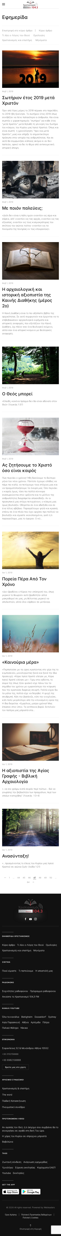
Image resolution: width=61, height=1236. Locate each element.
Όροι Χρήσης (11, 1214)
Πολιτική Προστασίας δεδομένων (36, 1214)
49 (45, 877)
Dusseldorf (40, 1016)
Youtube (6, 1173)
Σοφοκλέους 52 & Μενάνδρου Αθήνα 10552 (25, 1048)
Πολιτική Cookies (30, 1217)
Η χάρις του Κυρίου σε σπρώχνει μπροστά (24, 1136)
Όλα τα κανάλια (10, 1016)
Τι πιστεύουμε (26, 970)
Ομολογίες (39, 35)
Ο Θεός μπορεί (17, 393)
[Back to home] (30, 4)
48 (40, 877)
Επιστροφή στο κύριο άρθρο (17, 30)
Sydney (52, 1016)
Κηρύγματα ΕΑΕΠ (46, 1167)
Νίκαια (24, 1027)
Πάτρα (46, 1022)
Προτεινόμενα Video (13, 1119)
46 (29, 877)
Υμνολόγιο (7, 1167)
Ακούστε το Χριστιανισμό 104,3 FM (20, 996)
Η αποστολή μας (44, 970)
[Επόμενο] (33, 882)
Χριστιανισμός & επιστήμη (15, 1088)
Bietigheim (26, 1016)
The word (7, 1094)
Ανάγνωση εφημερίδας (35, 1162)
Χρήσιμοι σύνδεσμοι (13, 1080)
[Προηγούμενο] (5, 877)
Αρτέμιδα (35, 1022)
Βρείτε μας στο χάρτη (15, 1067)
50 (51, 877)
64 (28, 882)
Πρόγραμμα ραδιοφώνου (43, 991)
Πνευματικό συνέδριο (13, 1107)
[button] (3, 4)
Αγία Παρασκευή (11, 1022)
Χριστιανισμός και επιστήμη (17, 40)
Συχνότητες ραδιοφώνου (15, 991)
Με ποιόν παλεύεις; (22, 208)
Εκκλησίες (18, 1173)
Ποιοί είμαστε (9, 970)
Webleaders (49, 1207)
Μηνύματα (41, 40)
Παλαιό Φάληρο (10, 1027)
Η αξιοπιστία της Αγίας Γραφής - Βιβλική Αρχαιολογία (25, 776)
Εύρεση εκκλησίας (25, 1167)
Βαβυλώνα (7, 1141)
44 (18, 877)
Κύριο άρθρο (45, 30)
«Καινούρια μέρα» (20, 662)
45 (24, 877)
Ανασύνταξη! (15, 855)
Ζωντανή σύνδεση (11, 1162)
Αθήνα (25, 1022)
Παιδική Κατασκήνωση (14, 1100)
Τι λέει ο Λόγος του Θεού (16, 35)
